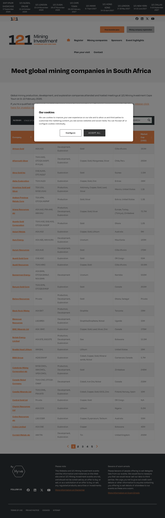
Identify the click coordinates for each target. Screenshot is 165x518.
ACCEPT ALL (94, 133)
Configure (71, 133)
